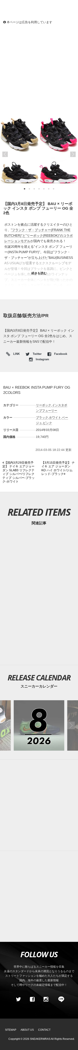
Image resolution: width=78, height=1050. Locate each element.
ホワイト (55, 417)
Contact (44, 1029)
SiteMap (10, 1029)
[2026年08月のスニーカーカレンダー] (39, 725)
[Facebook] (32, 999)
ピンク (47, 423)
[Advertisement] (39, 69)
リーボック (43, 405)
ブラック (42, 417)
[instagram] (46, 999)
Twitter (37, 353)
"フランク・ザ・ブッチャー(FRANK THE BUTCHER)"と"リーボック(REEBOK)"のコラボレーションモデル (38, 235)
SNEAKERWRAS (40, 1038)
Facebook (60, 353)
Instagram (42, 359)
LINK (15, 354)
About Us (27, 1029)
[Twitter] (18, 999)
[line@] (60, 999)
